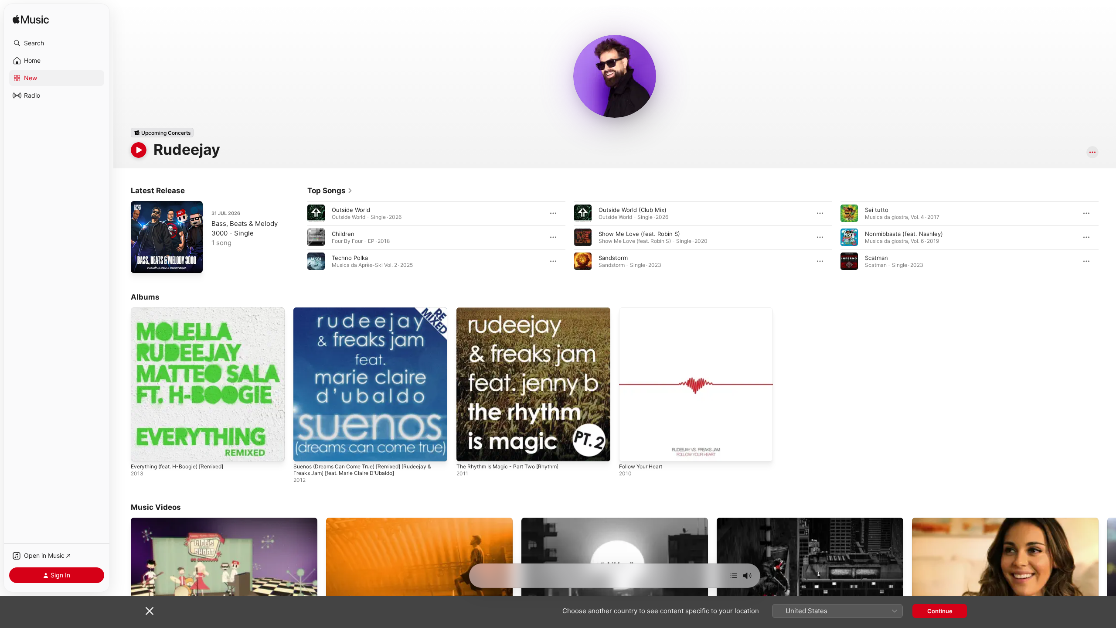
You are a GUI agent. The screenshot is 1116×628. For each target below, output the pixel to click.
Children (343, 233)
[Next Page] (1107, 237)
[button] (57, 43)
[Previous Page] (299, 237)
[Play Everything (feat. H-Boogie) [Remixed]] (141, 450)
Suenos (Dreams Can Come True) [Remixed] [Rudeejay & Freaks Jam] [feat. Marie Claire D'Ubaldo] (370, 314)
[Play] (138, 150)
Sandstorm (613, 257)
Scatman (876, 257)
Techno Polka (350, 257)
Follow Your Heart (643, 310)
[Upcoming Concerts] (162, 132)
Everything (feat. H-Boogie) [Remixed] (183, 310)
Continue (940, 611)
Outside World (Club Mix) (633, 209)
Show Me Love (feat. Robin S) (639, 233)
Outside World (351, 209)
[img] (31, 20)
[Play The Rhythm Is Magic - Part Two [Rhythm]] (467, 450)
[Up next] (733, 576)
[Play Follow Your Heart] (629, 450)
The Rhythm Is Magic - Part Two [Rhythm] (513, 310)
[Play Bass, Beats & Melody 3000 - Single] (141, 262)
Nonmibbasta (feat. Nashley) (904, 233)
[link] (330, 190)
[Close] (149, 611)
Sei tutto (876, 209)
